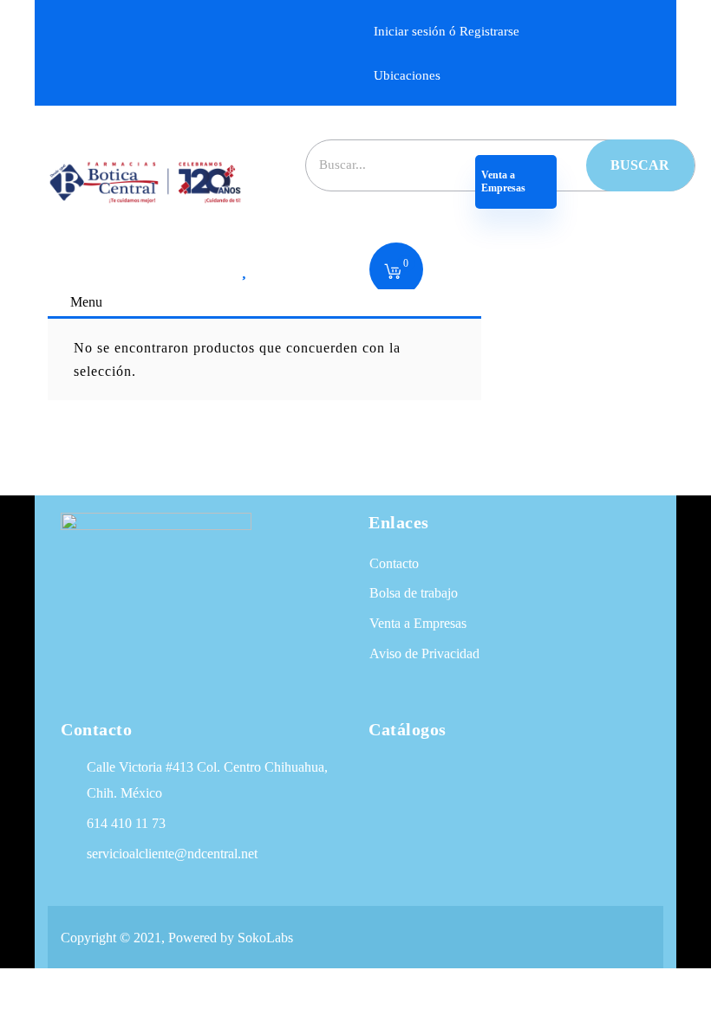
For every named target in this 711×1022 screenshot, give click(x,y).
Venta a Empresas (504, 181)
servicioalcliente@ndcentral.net (172, 853)
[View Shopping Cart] (392, 273)
